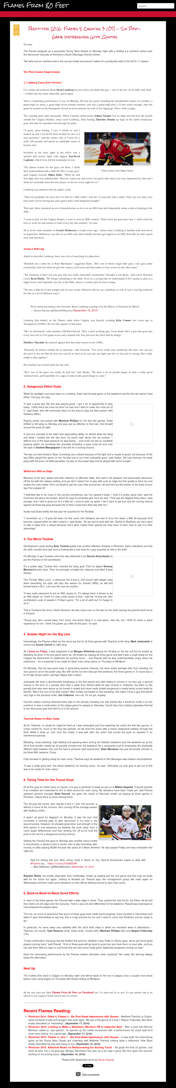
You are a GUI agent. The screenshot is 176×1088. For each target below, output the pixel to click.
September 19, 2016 (85, 310)
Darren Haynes (106, 1059)
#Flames (35, 863)
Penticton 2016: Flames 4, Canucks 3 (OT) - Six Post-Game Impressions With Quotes (84, 33)
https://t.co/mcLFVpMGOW (62, 863)
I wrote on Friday (37, 651)
